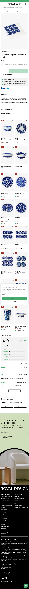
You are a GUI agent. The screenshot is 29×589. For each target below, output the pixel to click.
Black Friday (3, 530)
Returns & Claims (5, 500)
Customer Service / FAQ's (7, 496)
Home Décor (17, 501)
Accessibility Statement (6, 512)
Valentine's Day (4, 520)
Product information (6, 109)
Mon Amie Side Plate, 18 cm (20, 220)
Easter (2, 522)
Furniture (16, 496)
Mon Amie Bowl (18, 166)
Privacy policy (4, 503)
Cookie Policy (4, 509)
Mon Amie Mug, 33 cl (5, 326)
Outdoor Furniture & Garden (21, 507)
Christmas (3, 533)
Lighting (16, 500)
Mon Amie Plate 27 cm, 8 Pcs (20, 246)
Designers (3, 511)
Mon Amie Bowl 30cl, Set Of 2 (6, 140)
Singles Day (3, 528)
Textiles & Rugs (18, 505)
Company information (6, 505)
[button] (25, 4)
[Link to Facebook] (5, 573)
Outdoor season (5, 526)
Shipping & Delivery (5, 498)
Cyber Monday (4, 531)
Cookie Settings (14, 301)
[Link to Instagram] (9, 573)
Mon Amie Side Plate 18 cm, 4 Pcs (20, 273)
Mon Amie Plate (4, 193)
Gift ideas (3, 524)
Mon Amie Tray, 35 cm (19, 193)
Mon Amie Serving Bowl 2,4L (6, 167)
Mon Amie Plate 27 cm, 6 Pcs (6, 246)
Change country (5, 547)
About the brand (5, 113)
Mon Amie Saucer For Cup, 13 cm (20, 140)
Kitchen (16, 503)
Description (4, 94)
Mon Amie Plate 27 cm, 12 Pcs (6, 273)
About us (3, 507)
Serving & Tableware (19, 498)
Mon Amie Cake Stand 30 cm (20, 327)
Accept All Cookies (14, 298)
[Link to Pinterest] (2, 573)
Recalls (2, 514)
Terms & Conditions (5, 501)
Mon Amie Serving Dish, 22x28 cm (6, 220)
